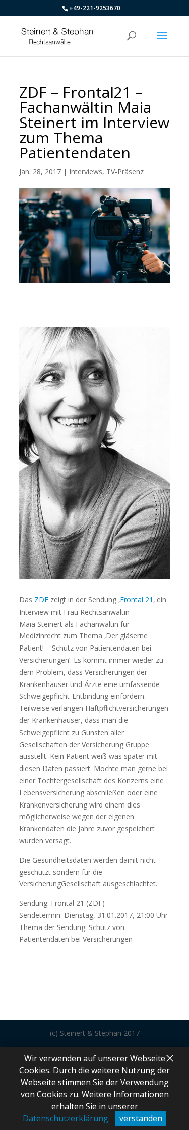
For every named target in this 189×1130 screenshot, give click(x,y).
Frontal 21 (136, 599)
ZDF (41, 599)
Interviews (85, 171)
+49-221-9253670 (94, 8)
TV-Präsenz (125, 171)
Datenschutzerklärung (65, 1118)
